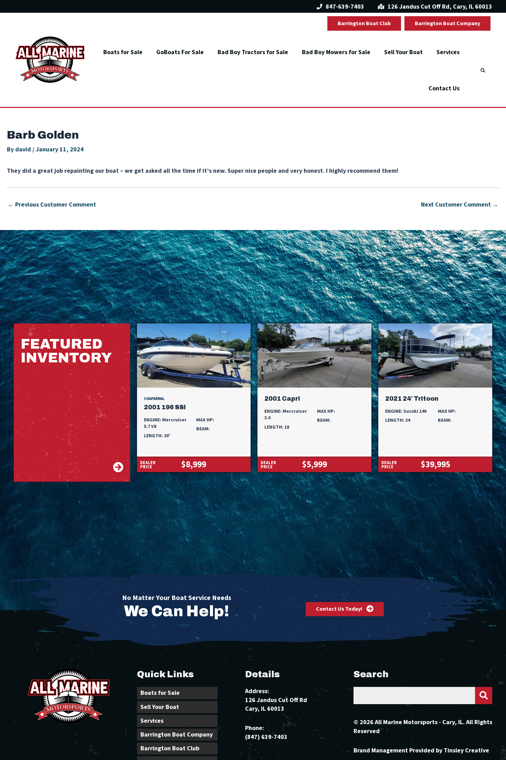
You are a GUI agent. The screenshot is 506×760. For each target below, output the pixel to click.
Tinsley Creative (466, 750)
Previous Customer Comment (52, 205)
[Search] (483, 695)
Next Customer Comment (459, 205)
